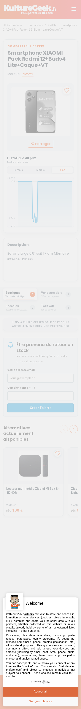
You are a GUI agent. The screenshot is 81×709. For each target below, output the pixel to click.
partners (28, 614)
